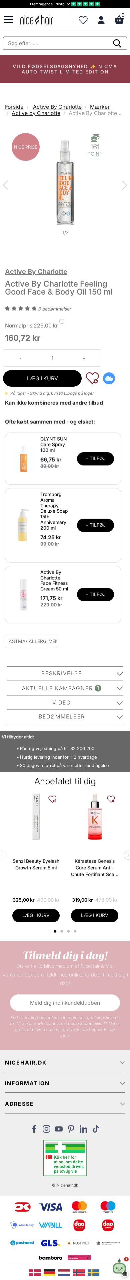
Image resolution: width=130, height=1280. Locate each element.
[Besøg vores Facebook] (34, 1130)
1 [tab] (55, 931)
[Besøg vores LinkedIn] (83, 1130)
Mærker (100, 106)
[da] (36, 1272)
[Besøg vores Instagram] (46, 1130)
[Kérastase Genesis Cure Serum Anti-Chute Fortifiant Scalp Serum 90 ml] (94, 816)
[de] (51, 1272)
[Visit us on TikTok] (95, 1130)
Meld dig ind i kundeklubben (65, 1002)
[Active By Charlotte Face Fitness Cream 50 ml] (23, 594)
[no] (80, 1272)
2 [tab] (62, 931)
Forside (14, 106)
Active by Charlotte (36, 113)
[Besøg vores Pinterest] (71, 1130)
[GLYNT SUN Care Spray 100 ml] (23, 458)
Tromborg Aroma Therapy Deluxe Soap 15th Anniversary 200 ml (54, 511)
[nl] (65, 1272)
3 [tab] (69, 931)
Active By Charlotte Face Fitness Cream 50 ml (54, 580)
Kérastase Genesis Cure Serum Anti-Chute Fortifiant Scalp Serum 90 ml (94, 868)
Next (123, 186)
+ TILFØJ (95, 458)
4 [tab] (75, 931)
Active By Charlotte (57, 106)
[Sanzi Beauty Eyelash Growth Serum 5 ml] (36, 816)
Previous (6, 186)
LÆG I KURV (42, 378)
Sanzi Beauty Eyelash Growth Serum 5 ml (36, 864)
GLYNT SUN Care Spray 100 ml (53, 444)
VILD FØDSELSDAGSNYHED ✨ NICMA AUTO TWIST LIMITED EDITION (65, 69)
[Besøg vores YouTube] (58, 1130)
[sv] (94, 1272)
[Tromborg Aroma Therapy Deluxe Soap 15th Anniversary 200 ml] (23, 524)
